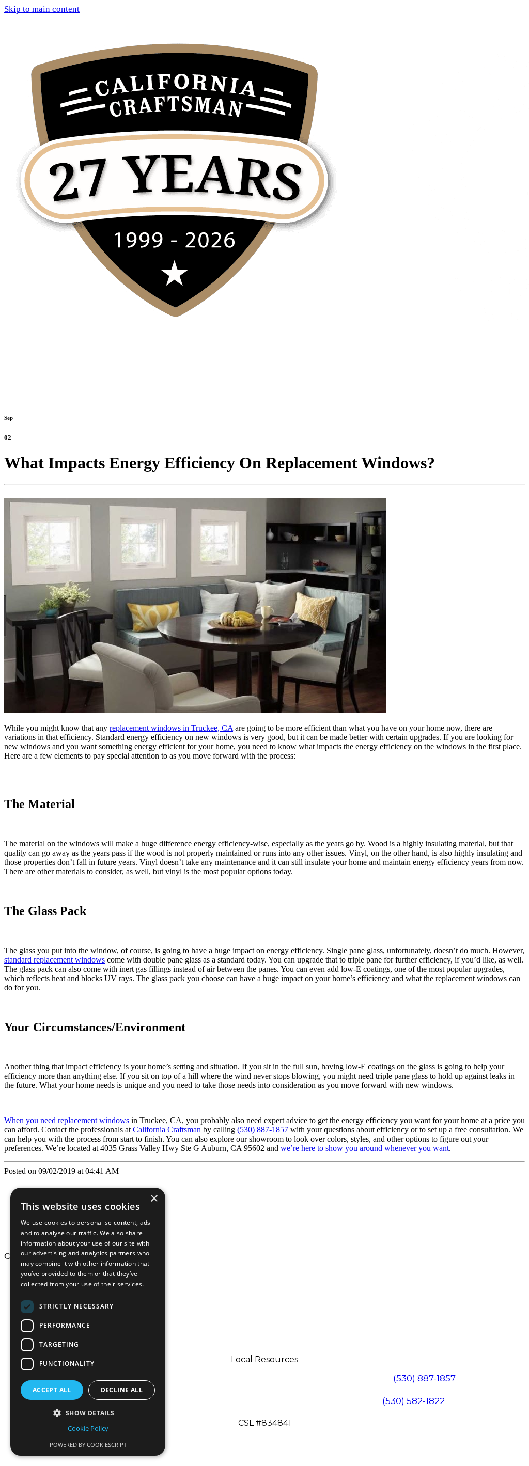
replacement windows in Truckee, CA (171, 727)
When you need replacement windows (66, 1120)
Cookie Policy (88, 1428)
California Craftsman (167, 1129)
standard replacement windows (54, 959)
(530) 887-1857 (262, 1129)
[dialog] (87, 1322)
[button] (88, 1412)
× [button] (154, 1199)
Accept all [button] (52, 1389)
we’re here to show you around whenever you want (365, 1148)
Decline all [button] (122, 1389)
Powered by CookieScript (88, 1444)
